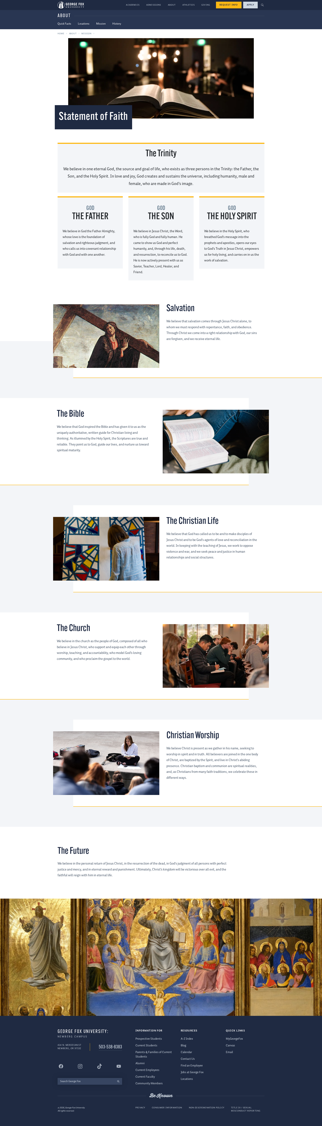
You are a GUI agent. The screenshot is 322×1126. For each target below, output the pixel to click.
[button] (262, 5)
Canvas (230, 1045)
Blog (183, 1045)
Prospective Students (148, 1038)
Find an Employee (192, 1065)
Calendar (186, 1052)
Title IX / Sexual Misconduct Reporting (245, 1109)
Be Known (161, 1096)
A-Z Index (187, 1038)
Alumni (140, 1063)
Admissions (153, 5)
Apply (250, 5)
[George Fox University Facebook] (61, 1066)
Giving (205, 5)
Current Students (146, 1045)
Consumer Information (167, 1107)
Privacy (140, 1107)
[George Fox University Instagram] (80, 1066)
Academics (133, 5)
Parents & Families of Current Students (153, 1054)
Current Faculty (145, 1076)
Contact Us (188, 1059)
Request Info (229, 5)
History (116, 24)
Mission (101, 24)
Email (229, 1052)
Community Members (149, 1083)
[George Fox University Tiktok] (99, 1066)
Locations (83, 24)
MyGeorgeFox (234, 1038)
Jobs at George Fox (192, 1072)
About (172, 5)
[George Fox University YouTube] (118, 1066)
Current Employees (147, 1070)
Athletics (188, 5)
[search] (118, 1081)
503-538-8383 (110, 1047)
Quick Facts (64, 24)
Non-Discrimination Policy (206, 1107)
